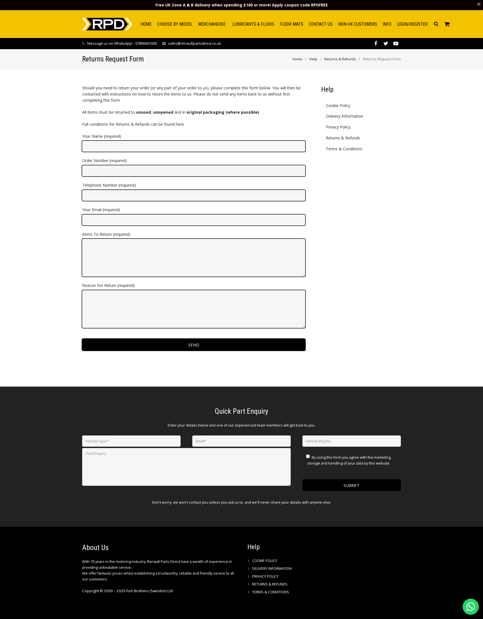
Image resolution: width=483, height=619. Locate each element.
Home (297, 59)
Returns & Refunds (340, 59)
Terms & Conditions (344, 148)
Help (313, 59)
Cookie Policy (338, 105)
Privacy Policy (338, 127)
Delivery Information (344, 116)
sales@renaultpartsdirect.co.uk (194, 43)
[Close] (479, 4)
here (180, 124)
